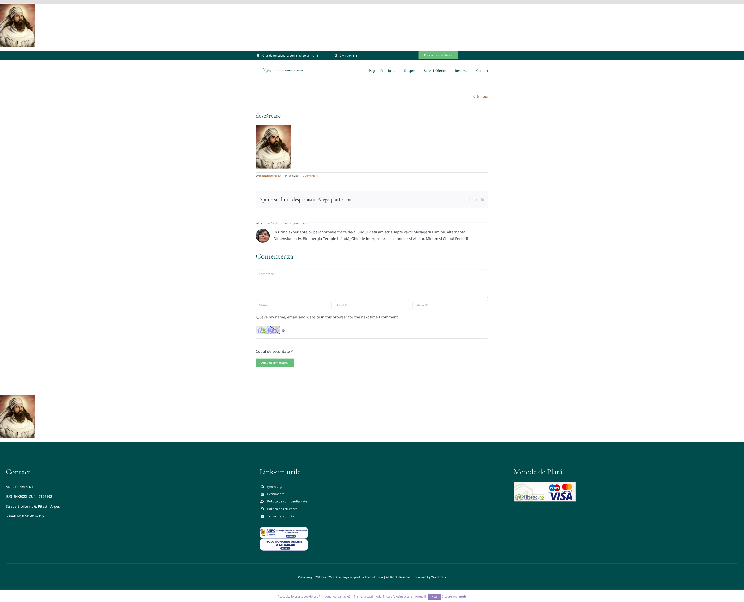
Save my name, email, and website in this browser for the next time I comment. (329, 317)
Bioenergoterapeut (270, 175)
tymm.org (274, 486)
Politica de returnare (282, 509)
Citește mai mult (454, 596)
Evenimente (275, 494)
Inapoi (482, 96)
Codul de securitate (273, 351)
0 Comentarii (310, 175)
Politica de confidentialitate (287, 501)
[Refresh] (283, 329)
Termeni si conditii (280, 516)
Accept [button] (434, 596)
